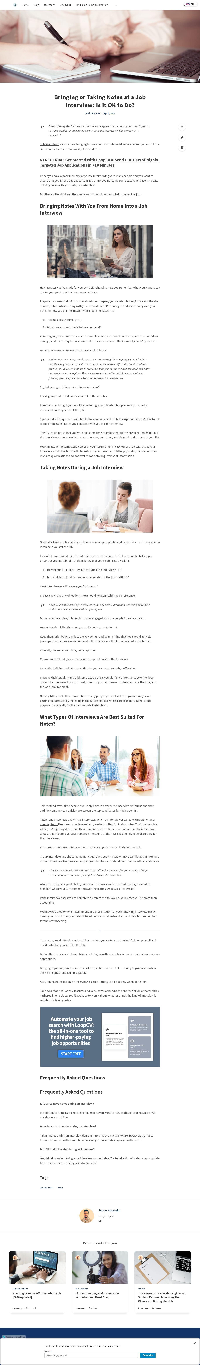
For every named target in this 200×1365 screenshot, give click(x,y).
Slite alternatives (92, 373)
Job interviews (92, 113)
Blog (36, 4)
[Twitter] (182, 137)
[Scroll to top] (182, 127)
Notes (60, 1187)
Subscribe (148, 1355)
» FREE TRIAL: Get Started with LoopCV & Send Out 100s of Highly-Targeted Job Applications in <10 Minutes (99, 162)
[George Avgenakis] (86, 1215)
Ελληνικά (65, 4)
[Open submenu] (115, 5)
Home (25, 4)
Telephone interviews (53, 819)
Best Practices (81, 1288)
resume (141, 1288)
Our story (49, 4)
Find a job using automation (92, 4)
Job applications (20, 1288)
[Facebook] (182, 147)
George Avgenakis (109, 1210)
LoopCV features (74, 991)
